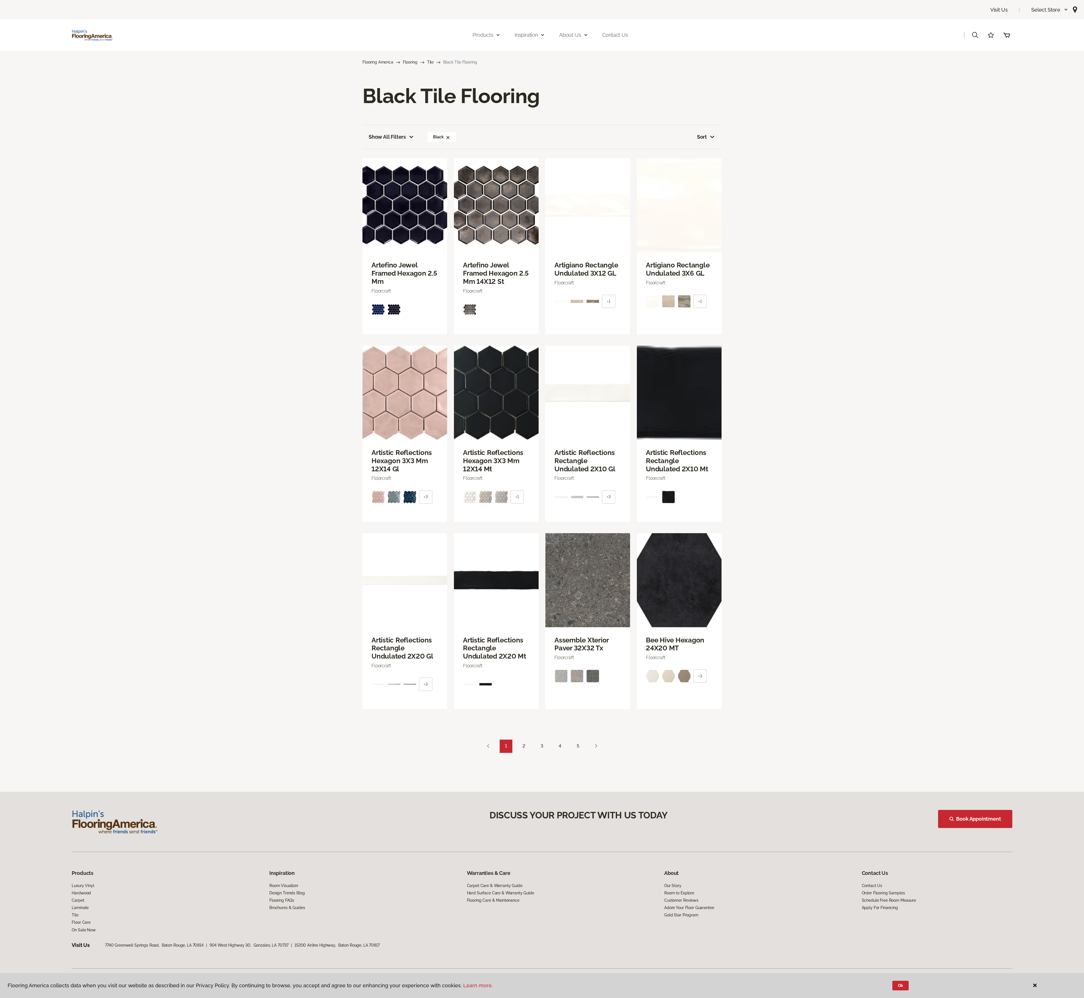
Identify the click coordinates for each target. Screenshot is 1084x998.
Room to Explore (679, 893)
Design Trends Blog (287, 893)
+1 (608, 301)
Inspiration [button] (526, 35)
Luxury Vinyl (83, 885)
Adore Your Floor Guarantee (689, 907)
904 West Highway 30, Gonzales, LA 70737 (249, 945)
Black (438, 137)
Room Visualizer (283, 885)
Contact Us (615, 35)
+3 (426, 496)
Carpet (78, 900)
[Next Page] (596, 746)
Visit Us (999, 10)
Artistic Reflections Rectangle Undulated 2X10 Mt (677, 461)
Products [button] (483, 35)
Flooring (410, 62)
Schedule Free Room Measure (889, 900)
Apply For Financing (880, 907)
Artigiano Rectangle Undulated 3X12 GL (586, 269)
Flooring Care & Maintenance (493, 900)
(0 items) (1006, 35)
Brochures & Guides (287, 907)
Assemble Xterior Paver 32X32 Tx (581, 644)
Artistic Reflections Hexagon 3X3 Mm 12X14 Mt (493, 461)
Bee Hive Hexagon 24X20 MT (675, 644)
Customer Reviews (681, 900)
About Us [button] (570, 35)
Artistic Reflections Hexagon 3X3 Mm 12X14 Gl (401, 461)
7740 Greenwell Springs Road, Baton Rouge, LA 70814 (154, 945)
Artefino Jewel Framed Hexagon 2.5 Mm (404, 273)
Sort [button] (702, 137)
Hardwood (81, 893)
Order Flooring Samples (883, 893)
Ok (900, 985)
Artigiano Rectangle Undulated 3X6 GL (677, 269)
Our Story (672, 885)
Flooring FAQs (281, 900)
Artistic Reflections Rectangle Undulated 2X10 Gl (584, 461)
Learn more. (478, 985)
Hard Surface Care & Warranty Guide (500, 893)
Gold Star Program (681, 915)
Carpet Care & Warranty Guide (495, 885)
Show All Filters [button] (387, 137)
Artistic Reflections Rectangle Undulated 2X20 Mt (494, 648)
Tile (430, 62)
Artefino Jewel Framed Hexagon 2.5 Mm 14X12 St (496, 273)
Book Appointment (978, 819)
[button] (1049, 9)
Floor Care (81, 922)
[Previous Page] (488, 746)
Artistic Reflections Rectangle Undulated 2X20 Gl (402, 648)
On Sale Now (83, 930)
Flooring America (377, 62)
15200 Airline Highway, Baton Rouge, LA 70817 (337, 945)
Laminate (80, 907)
